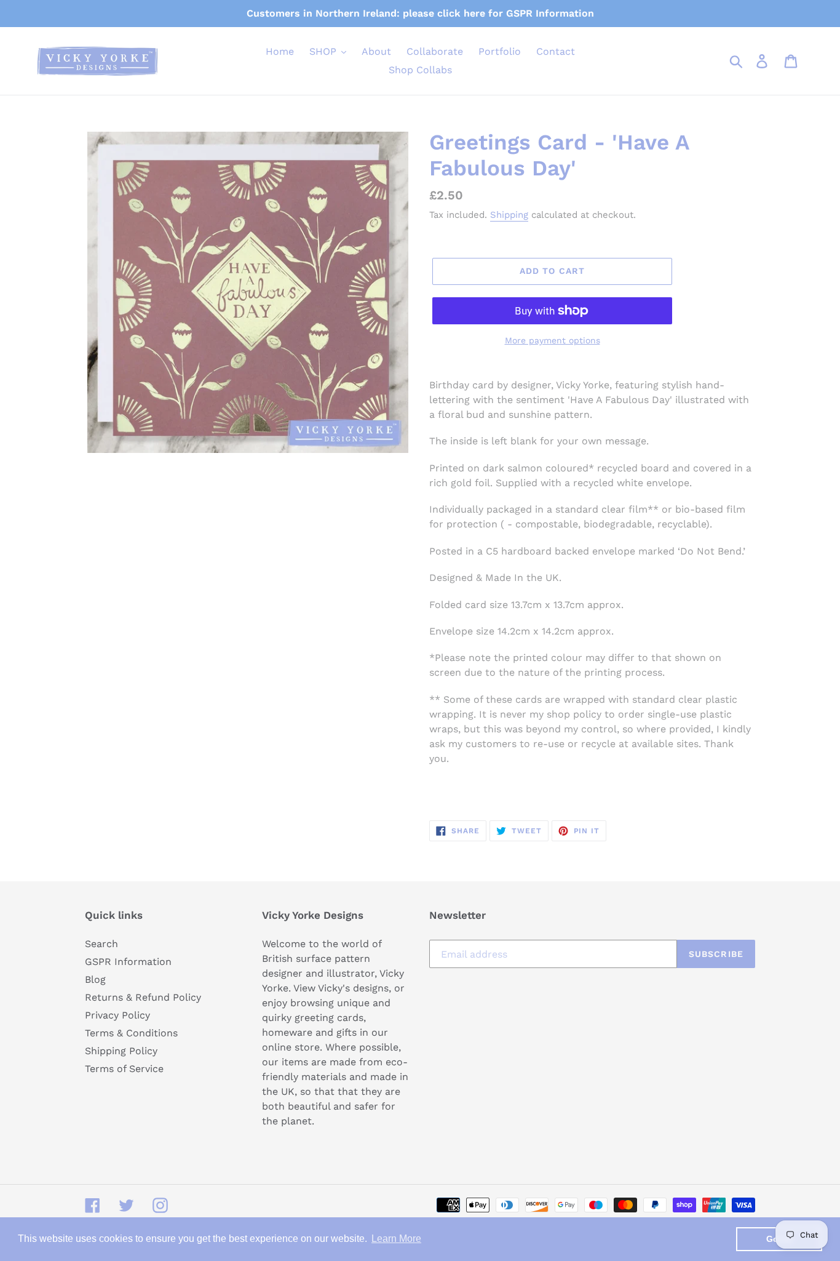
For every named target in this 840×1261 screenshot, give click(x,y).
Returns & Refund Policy (143, 997)
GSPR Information (128, 961)
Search (101, 944)
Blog (95, 979)
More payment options (552, 340)
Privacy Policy (117, 1015)
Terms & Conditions (131, 1033)
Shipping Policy (121, 1051)
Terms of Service (124, 1069)
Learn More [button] (396, 1238)
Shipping (509, 214)
